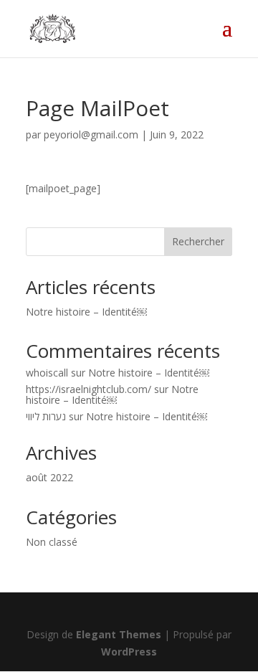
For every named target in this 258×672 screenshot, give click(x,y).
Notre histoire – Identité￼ (86, 311)
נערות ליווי (46, 416)
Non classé (51, 542)
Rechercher (198, 241)
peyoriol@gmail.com (91, 134)
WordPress (129, 651)
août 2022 (49, 477)
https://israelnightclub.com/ (88, 389)
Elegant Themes (118, 634)
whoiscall (47, 372)
